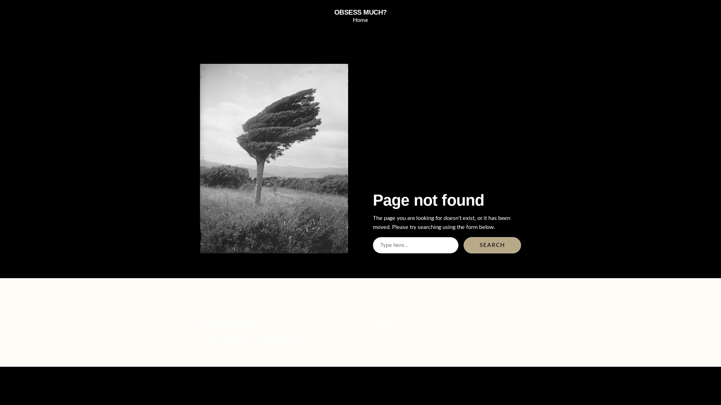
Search (492, 245)
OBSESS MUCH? (360, 12)
